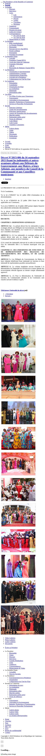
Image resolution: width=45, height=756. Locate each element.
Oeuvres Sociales (15, 674)
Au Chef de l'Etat (19, 37)
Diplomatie (13, 90)
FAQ (6, 729)
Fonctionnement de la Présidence (20, 678)
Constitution (13, 85)
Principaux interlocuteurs (17, 111)
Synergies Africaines (16, 64)
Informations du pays (16, 685)
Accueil (7, 141)
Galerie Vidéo (13, 712)
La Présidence (9, 70)
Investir (7, 106)
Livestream (13, 138)
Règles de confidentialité (13, 730)
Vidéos (11, 132)
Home (7, 719)
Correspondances (15, 34)
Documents (13, 134)
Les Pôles (8, 94)
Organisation (13, 680)
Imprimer (8, 179)
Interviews (12, 11)
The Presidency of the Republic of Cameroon (18, 2)
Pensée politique (14, 51)
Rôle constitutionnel (15, 43)
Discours (12, 9)
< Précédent (9, 294)
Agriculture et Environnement (19, 100)
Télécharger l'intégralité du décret (12, 290)
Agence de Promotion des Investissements (23, 113)
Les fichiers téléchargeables (18, 716)
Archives (8, 725)
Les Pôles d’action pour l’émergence (21, 96)
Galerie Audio (14, 714)
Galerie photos (14, 128)
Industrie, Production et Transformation (22, 102)
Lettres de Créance (15, 32)
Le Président (9, 41)
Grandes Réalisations (16, 661)
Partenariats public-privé (17, 117)
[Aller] (21, 153)
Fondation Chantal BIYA (17, 60)
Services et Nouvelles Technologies (21, 104)
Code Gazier (13, 123)
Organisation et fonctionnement (19, 72)
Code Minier (13, 121)
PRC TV (8, 727)
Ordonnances (17, 17)
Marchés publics (14, 115)
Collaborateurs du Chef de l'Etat (19, 79)
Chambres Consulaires (16, 125)
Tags (6, 723)
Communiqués (14, 28)
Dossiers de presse (15, 30)
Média (7, 126)
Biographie (13, 47)
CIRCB (11, 66)
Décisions (16, 24)
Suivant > (8, 296)
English (7, 5)
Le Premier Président (16, 45)
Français (8, 3)
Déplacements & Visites (17, 668)
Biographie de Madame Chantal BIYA (22, 68)
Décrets (15, 18)
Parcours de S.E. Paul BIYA (18, 49)
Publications (13, 136)
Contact (7, 732)
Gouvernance (13, 98)
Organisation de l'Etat (16, 87)
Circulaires (17, 22)
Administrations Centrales (17, 73)
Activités (12, 58)
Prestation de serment (16, 54)
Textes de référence (15, 119)
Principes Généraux (15, 108)
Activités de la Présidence (17, 77)
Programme (13, 53)
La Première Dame (11, 56)
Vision (11, 655)
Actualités (8, 7)
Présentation (13, 83)
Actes (11, 13)
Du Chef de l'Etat (19, 36)
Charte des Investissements (18, 109)
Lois (14, 15)
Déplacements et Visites (17, 39)
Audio (11, 130)
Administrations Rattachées (18, 75)
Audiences (12, 26)
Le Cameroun (9, 81)
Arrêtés (15, 20)
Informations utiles (15, 92)
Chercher (8, 721)
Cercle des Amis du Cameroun (19, 62)
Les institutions (14, 89)
